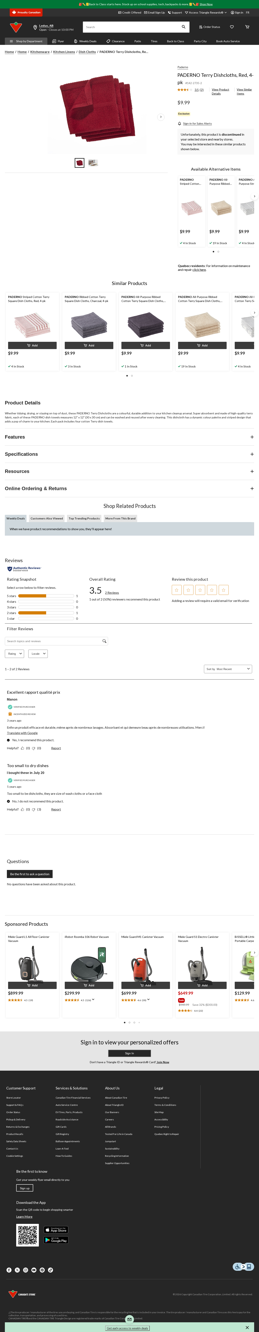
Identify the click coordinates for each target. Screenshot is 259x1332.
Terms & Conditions (165, 1104)
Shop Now (206, 4)
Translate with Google (22, 733)
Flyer (61, 41)
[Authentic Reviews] (24, 569)
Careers (109, 1119)
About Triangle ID (114, 1104)
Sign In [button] (129, 1053)
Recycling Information (117, 1155)
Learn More (24, 1216)
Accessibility (161, 1119)
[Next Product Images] (161, 117)
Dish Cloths (87, 52)
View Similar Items (244, 91)
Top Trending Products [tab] (84, 518)
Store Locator (13, 1097)
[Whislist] (232, 27)
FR (247, 12)
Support (177, 12)
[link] (192, 90)
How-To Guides (64, 1155)
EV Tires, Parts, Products (69, 1112)
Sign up (25, 1188)
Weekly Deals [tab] (15, 518)
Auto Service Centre (67, 1104)
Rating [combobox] (12, 653)
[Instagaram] (25, 1270)
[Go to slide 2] (93, 163)
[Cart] (247, 27)
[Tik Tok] (50, 1270)
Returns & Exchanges (18, 1126)
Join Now (162, 1062)
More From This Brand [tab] (120, 518)
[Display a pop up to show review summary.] (94, 1000)
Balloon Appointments (68, 1141)
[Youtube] (33, 1270)
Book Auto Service (228, 41)
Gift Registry (62, 1134)
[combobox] (231, 669)
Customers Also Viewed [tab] (47, 518)
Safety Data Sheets (16, 1141)
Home (9, 52)
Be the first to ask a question (29, 874)
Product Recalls (14, 1134)
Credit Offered (131, 12)
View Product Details (220, 91)
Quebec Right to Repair (166, 1134)
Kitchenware (40, 52)
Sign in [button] (239, 12)
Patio (137, 41)
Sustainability (112, 1148)
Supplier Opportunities (117, 1163)
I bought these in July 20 (25, 773)
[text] (32, 1000)
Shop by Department (29, 41)
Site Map (158, 1112)
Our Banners (112, 1112)
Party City (200, 41)
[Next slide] (254, 196)
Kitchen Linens (64, 52)
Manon (12, 699)
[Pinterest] (42, 1270)
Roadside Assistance (67, 1119)
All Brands (110, 1126)
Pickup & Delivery (15, 1119)
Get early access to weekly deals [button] (127, 1328)
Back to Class (175, 41)
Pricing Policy (161, 1126)
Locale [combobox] (35, 653)
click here (199, 269)
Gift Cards (61, 1126)
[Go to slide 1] (79, 163)
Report (56, 748)
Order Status (211, 26)
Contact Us (12, 1148)
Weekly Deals (88, 41)
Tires (154, 41)
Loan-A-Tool (62, 1148)
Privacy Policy (161, 1097)
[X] (17, 1270)
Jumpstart (110, 1141)
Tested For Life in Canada (118, 1134)
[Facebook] (9, 1270)
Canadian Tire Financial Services (73, 1097)
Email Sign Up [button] (156, 12)
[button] (183, 27)
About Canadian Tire (116, 1097)
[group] (202, 999)
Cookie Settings (14, 1155)
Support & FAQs (14, 1104)
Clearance (118, 41)
